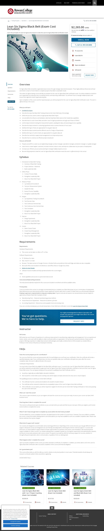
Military (71, 516)
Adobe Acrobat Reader (28, 268)
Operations (24, 20)
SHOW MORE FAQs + (25, 458)
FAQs (9, 97)
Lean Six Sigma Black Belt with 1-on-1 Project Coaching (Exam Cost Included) (32, 493)
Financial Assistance (73, 517)
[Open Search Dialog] (95, 2)
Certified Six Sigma (27, 110)
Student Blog (85, 516)
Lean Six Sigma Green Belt (80, 306)
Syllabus (10, 87)
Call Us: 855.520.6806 (90, 20)
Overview (10, 84)
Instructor (10, 94)
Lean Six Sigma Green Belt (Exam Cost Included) (57, 492)
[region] (15, 517)
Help (70, 519)
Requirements (11, 91)
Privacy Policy (54, 527)
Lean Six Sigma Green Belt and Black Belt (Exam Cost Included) (82, 493)
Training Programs (15, 20)
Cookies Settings (15, 525)
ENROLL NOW (83, 40)
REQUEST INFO (89, 75)
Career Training (42, 516)
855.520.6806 (11, 109)
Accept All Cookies (15, 521)
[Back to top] (52, 513)
